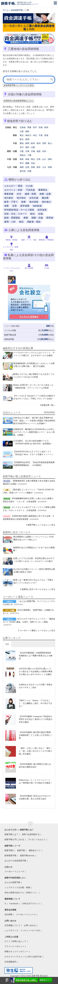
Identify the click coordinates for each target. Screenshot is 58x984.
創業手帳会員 (10, 335)
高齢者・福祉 (34, 222)
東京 (22, 135)
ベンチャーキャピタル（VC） (11, 269)
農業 (26, 218)
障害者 (49, 218)
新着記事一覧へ (48, 405)
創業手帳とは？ (11, 834)
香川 (22, 163)
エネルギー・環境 (13, 186)
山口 (44, 159)
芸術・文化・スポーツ (15, 214)
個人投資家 (29, 268)
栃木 (22, 139)
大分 (44, 167)
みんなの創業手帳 (12, 882)
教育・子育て (11, 202)
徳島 (50, 159)
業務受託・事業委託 (46, 240)
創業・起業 (45, 194)
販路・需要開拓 (12, 218)
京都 (33, 151)
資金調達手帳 (17, 10)
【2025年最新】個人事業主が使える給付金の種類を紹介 (35, 765)
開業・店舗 (37, 218)
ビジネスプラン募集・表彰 (11, 248)
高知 (33, 163)
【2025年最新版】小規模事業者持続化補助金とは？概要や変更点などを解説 (35, 656)
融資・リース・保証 (29, 240)
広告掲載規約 (10, 962)
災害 (14, 206)
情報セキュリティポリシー (16, 951)
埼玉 (35, 135)
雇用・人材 (9, 222)
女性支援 (33, 198)
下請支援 (30, 190)
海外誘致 (33, 202)
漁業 (6, 206)
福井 (27, 147)
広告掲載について (12, 925)
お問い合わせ (30, 925)
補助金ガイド (46, 980)
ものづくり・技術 (13, 190)
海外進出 (46, 202)
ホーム (6, 10)
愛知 (22, 143)
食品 (21, 222)
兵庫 (27, 151)
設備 (40, 214)
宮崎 (50, 167)
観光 (32, 214)
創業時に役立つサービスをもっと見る (38, 589)
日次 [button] (7, 644)
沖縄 (29, 171)
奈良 (44, 151)
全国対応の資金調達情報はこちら (18, 101)
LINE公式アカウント (31, 903)
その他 (29, 186)
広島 (39, 159)
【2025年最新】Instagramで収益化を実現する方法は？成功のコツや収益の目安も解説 (35, 719)
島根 (27, 159)
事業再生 (42, 190)
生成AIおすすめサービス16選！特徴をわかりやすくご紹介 (36, 686)
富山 (50, 143)
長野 (44, 143)
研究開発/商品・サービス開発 (19, 210)
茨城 (46, 135)
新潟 (39, 143)
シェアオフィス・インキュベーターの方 (22, 930)
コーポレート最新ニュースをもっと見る (37, 630)
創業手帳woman (27, 855)
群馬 (27, 139)
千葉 (41, 135)
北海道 (23, 127)
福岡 (22, 167)
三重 (29, 155)
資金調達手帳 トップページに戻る (19, 85)
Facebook (13, 903)
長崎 (33, 167)
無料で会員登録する (31, 834)
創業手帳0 (9, 850)
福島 (27, 131)
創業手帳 (21, 850)
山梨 (33, 147)
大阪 (22, 151)
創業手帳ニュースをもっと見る (41, 525)
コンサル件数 (10, 330)
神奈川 (28, 135)
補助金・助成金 (11, 240)
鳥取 (22, 159)
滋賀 (39, 151)
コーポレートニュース (14, 871)
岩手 (35, 127)
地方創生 (8, 198)
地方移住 (21, 198)
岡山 (33, 159)
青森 (29, 127)
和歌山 (23, 155)
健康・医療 (30, 194)
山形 (22, 131)
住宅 (19, 194)
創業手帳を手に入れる (14, 839)
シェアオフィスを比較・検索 (17, 887)
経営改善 (42, 210)
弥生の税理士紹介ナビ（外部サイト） (21, 892)
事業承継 (8, 194)
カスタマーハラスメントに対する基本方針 (23, 956)
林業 (23, 202)
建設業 (45, 198)
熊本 (39, 167)
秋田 (46, 127)
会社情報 (8, 914)
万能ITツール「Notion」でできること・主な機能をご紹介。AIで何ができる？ (35, 703)
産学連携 (24, 206)
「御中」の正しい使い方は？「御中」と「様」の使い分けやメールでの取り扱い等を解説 (35, 751)
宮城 (41, 127)
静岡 (27, 143)
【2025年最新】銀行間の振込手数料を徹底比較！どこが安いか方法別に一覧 (35, 735)
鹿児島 (23, 171)
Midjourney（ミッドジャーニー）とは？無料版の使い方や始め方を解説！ (35, 781)
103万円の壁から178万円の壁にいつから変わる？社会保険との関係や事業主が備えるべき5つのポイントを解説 (35, 671)
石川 (22, 147)
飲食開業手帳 (10, 855)
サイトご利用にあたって (15, 941)
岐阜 (33, 143)
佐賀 (27, 167)
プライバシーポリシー (14, 946)
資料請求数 (9, 339)
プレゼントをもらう (37, 839)
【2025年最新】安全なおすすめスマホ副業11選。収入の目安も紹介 (35, 797)
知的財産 (37, 206)
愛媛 (27, 163)
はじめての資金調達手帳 (15, 860)
